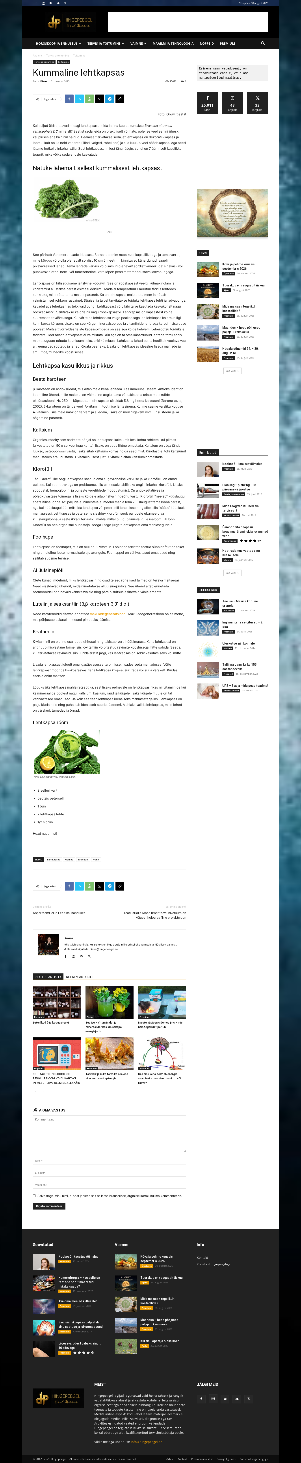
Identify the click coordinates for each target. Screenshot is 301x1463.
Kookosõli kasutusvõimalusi (242, 464)
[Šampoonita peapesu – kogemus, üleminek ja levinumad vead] (208, 532)
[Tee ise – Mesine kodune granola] (208, 606)
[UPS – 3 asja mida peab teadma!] (208, 691)
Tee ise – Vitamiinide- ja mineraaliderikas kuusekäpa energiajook (103, 1027)
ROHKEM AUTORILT (79, 977)
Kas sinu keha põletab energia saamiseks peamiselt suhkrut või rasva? (159, 1078)
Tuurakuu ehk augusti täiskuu (243, 285)
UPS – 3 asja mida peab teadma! (245, 685)
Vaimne (136, 43)
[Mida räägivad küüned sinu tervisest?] (208, 511)
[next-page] (42, 1091)
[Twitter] (65, 3)
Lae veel (231, 371)
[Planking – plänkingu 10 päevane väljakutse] (208, 490)
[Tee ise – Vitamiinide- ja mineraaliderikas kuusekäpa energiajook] (109, 1002)
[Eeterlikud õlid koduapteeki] (57, 1002)
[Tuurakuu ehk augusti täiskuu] (208, 290)
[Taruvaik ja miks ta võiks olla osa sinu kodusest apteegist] (109, 1053)
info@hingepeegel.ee (146, 1442)
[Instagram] (43, 3)
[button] (263, 44)
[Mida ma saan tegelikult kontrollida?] (208, 311)
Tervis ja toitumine (104, 43)
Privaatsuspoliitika (202, 1459)
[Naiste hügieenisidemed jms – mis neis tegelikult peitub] (162, 1002)
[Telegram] (109, 99)
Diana (43, 81)
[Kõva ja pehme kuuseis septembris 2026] (208, 269)
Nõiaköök (229, 610)
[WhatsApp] (89, 99)
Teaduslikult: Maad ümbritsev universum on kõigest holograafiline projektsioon (154, 915)
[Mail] (50, 3)
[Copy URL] (119, 99)
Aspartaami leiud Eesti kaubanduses (59, 913)
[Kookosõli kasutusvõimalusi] (208, 469)
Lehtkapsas (53, 859)
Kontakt (202, 1257)
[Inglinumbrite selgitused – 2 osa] (208, 628)
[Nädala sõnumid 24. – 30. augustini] (208, 354)
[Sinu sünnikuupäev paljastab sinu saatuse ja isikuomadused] (44, 1327)
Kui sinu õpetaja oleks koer (159, 1341)
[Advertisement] (188, 22)
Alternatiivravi (231, 515)
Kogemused (230, 540)
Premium (227, 43)
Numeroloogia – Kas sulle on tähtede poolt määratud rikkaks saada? (79, 1282)
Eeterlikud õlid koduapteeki (51, 1022)
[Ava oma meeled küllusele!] (44, 1306)
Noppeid (207, 43)
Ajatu (90, 1016)
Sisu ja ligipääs (226, 1459)
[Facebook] (36, 3)
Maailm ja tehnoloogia (173, 43)
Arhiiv (169, 1459)
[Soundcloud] (58, 3)
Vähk (96, 859)
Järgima (232, 94)
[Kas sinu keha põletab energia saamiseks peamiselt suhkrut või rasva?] (162, 1053)
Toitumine (63, 61)
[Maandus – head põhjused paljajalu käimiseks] (208, 333)
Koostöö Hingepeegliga (213, 1264)
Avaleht (37, 55)
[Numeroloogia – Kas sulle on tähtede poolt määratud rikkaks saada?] (44, 1283)
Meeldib (208, 94)
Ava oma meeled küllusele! (77, 1301)
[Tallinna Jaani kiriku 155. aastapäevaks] (208, 670)
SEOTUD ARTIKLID (48, 977)
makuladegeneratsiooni (108, 614)
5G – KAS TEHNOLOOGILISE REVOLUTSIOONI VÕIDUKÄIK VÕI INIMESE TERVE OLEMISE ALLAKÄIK (56, 1078)
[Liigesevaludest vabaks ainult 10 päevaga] (44, 1349)
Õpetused (229, 273)
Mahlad (69, 859)
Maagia (228, 559)
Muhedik (83, 859)
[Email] (99, 99)
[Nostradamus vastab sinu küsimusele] (208, 556)
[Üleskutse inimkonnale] (208, 649)
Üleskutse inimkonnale (238, 643)
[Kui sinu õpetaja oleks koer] (126, 1346)
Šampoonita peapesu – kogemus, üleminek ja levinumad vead (245, 531)
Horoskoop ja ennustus (57, 43)
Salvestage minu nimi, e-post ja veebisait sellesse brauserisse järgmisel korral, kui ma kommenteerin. (109, 1196)
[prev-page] (35, 1091)
